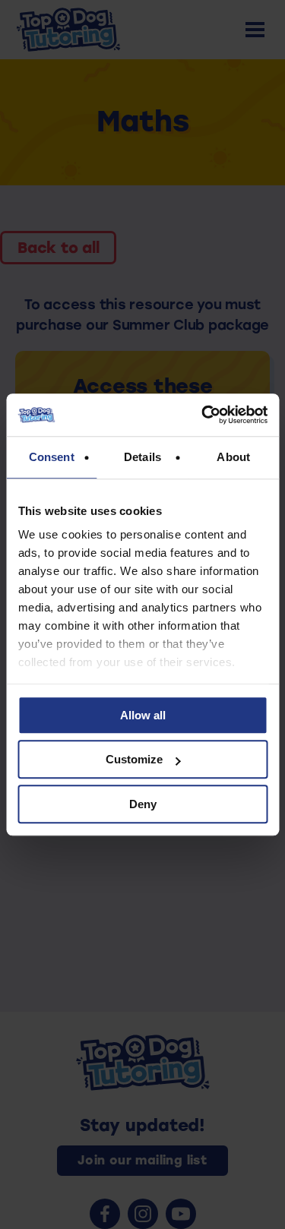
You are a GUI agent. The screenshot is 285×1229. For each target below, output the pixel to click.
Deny (143, 804)
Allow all (143, 715)
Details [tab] (142, 456)
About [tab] (233, 456)
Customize (134, 759)
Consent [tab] (51, 456)
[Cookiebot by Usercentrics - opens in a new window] (203, 415)
